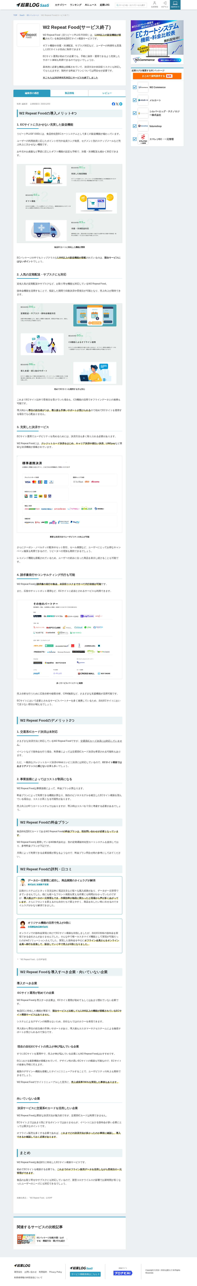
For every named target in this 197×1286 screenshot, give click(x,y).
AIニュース (90, 5)
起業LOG (104, 5)
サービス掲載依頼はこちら (84, 1274)
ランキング (75, 5)
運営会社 (18, 1272)
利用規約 (43, 1272)
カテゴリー (60, 5)
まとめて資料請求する (153, 76)
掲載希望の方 (175, 7)
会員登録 (154, 7)
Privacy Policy (55, 1272)
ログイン (164, 7)
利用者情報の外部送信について (28, 1277)
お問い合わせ (31, 1272)
